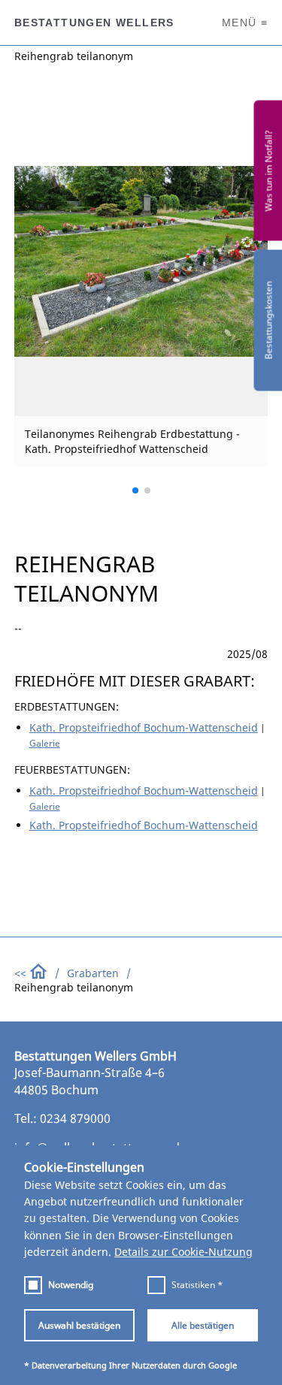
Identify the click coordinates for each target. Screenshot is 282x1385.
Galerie (44, 743)
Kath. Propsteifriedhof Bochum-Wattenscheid (143, 727)
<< (21, 973)
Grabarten (93, 973)
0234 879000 (75, 1118)
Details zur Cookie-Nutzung (183, 1252)
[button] (135, 490)
